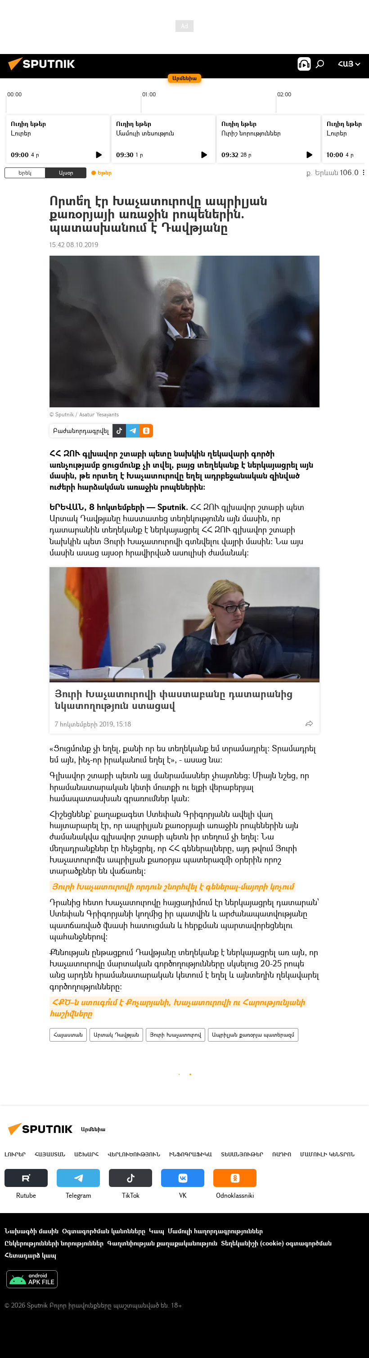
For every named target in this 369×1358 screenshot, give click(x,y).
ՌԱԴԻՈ (281, 1154)
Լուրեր (21, 133)
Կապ (156, 1231)
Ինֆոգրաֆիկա (190, 1154)
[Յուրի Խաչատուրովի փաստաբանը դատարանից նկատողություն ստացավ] (185, 624)
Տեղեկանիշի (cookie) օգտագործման (276, 1243)
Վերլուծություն (134, 1154)
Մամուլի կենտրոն (327, 1154)
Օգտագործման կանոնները (103, 1231)
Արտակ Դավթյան (116, 1034)
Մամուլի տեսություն (145, 133)
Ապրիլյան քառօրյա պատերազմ (253, 1034)
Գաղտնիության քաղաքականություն (162, 1243)
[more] (309, 723)
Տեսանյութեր (242, 1154)
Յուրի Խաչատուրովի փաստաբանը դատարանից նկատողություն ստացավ (173, 699)
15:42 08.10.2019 (74, 244)
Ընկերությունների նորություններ (54, 1243)
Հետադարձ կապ (30, 1255)
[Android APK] (32, 1280)
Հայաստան (68, 1034)
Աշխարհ (86, 1154)
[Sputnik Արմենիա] (44, 71)
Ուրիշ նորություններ (251, 133)
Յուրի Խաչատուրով (175, 1034)
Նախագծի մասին (31, 1231)
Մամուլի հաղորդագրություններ (215, 1231)
